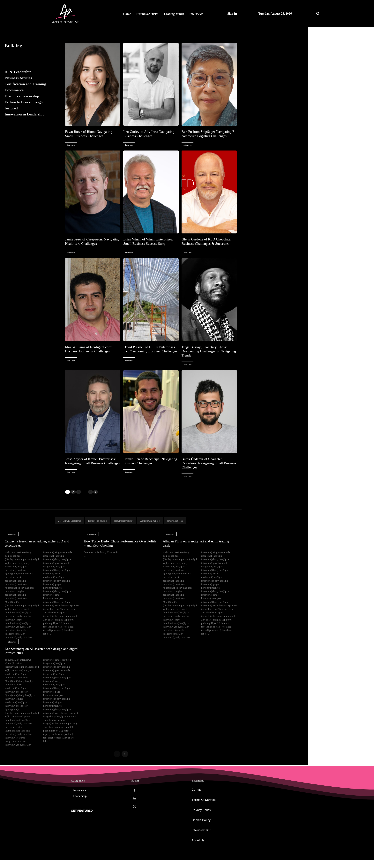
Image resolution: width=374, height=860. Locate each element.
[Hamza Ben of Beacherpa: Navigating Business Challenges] (151, 411)
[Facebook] (134, 790)
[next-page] (95, 492)
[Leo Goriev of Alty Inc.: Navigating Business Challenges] (151, 84)
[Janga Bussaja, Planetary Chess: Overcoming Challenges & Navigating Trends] (209, 299)
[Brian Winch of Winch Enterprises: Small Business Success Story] (151, 192)
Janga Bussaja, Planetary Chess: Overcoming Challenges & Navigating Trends (209, 351)
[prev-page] (117, 754)
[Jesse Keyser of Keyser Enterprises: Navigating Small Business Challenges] (92, 411)
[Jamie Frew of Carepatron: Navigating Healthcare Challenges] (92, 192)
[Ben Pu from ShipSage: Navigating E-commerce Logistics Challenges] (209, 84)
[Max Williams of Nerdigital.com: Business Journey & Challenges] (92, 299)
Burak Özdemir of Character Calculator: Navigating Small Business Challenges (209, 463)
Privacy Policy (201, 810)
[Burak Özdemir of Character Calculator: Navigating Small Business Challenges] (209, 411)
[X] (134, 807)
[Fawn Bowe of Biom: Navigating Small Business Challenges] (92, 84)
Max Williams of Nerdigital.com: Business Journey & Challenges (88, 349)
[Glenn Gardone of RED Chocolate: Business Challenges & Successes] (209, 192)
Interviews (71, 145)
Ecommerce (91, 534)
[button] (318, 13)
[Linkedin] (134, 798)
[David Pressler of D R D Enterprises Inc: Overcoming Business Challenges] (151, 299)
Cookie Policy (201, 820)
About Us (198, 840)
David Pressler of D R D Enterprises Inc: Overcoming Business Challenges (150, 349)
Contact (197, 789)
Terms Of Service (204, 800)
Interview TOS (201, 830)
